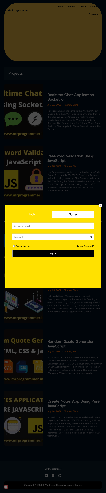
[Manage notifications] (6, 487)
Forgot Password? (85, 246)
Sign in (53, 253)
